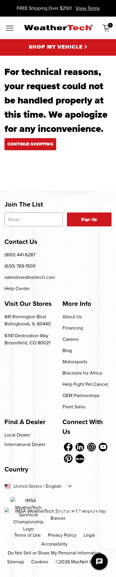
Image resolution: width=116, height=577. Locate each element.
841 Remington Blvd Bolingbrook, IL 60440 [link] (27, 320)
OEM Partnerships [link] (80, 395)
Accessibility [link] (54, 544)
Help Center (17, 288)
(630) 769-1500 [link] (20, 266)
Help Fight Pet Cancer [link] (85, 384)
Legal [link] (89, 535)
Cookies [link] (39, 561)
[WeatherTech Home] (58, 27)
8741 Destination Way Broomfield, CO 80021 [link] (27, 339)
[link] (68, 447)
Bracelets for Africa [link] (82, 373)
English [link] (53, 486)
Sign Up (89, 219)
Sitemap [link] (15, 561)
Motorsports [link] (74, 361)
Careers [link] (70, 339)
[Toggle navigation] (10, 28)
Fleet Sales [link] (73, 406)
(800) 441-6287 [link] (19, 254)
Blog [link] (67, 350)
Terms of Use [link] (27, 535)
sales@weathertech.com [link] (29, 277)
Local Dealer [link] (17, 434)
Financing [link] (72, 328)
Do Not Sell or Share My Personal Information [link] (54, 552)
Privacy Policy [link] (62, 535)
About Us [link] (72, 316)
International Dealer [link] (25, 444)
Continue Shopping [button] (30, 144)
